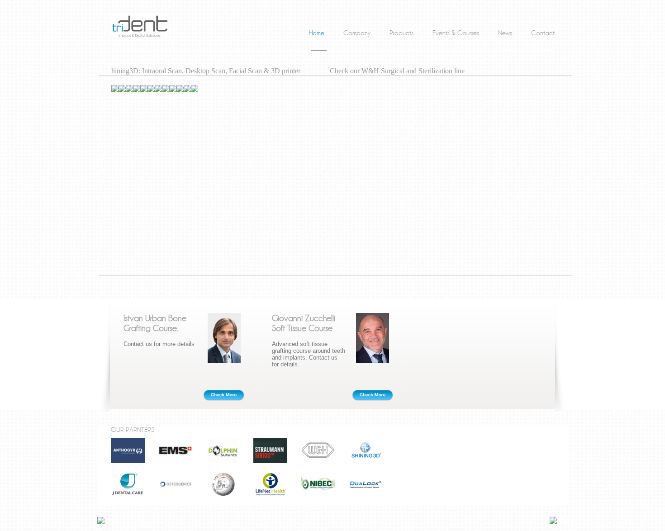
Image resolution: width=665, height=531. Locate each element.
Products (401, 33)
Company (356, 33)
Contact (543, 33)
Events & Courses (455, 33)
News (505, 33)
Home (316, 33)
